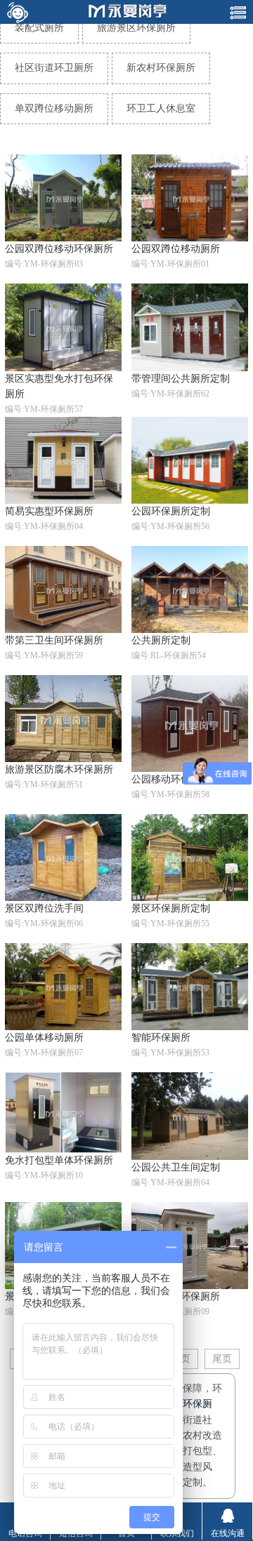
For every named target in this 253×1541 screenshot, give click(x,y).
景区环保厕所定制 (170, 908)
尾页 (222, 1359)
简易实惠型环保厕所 (49, 511)
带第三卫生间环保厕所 (54, 640)
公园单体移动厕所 (44, 1037)
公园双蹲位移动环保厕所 (59, 249)
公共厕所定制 (160, 640)
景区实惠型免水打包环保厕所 (59, 386)
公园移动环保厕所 (170, 779)
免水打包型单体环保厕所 (59, 1160)
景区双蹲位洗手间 (44, 908)
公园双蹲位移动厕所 (175, 249)
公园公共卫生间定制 (175, 1167)
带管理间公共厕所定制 (180, 378)
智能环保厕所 (160, 1037)
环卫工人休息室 (160, 108)
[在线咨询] (17, 12)
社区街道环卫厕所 (54, 67)
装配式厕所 (39, 27)
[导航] (238, 12)
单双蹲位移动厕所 (54, 108)
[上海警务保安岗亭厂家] (128, 12)
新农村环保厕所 (160, 67)
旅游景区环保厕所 (136, 27)
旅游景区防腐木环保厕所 (59, 769)
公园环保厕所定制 (170, 511)
